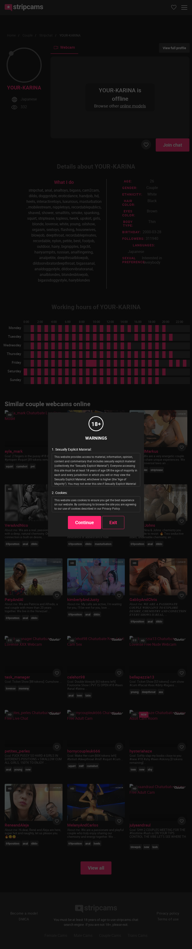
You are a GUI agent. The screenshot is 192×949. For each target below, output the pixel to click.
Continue (84, 522)
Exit (113, 522)
